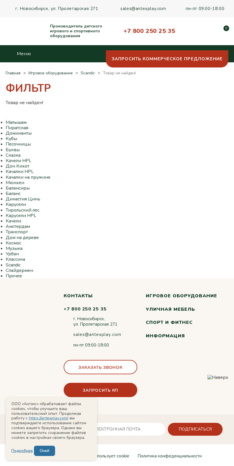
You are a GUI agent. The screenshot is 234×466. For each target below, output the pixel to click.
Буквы (13, 150)
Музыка (14, 248)
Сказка (13, 155)
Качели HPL (18, 161)
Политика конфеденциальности (170, 456)
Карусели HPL (21, 215)
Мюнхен (15, 183)
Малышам (16, 122)
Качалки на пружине (28, 177)
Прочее (14, 276)
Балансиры (18, 188)
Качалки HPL (20, 171)
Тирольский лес (22, 210)
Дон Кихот (17, 166)
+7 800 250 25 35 (149, 31)
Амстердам (18, 226)
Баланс (13, 193)
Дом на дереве (22, 237)
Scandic (13, 265)
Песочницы (18, 144)
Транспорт (17, 232)
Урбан (12, 254)
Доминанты (19, 133)
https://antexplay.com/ (48, 418)
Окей (44, 450)
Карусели (16, 204)
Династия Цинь (23, 199)
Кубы (11, 139)
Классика (15, 259)
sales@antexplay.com (143, 8)
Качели (13, 221)
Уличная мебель (170, 309)
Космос (13, 243)
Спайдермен (19, 270)
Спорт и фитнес (169, 322)
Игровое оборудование (181, 296)
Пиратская (17, 128)
